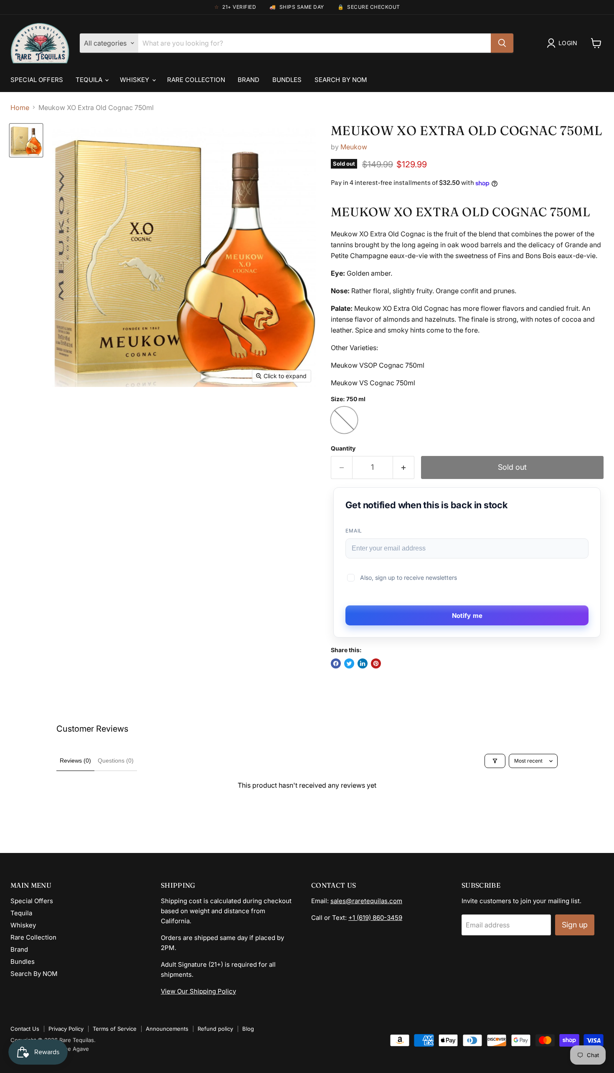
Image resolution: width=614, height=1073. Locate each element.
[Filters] (495, 761)
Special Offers (36, 80)
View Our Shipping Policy (198, 991)
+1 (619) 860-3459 (375, 918)
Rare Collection (196, 80)
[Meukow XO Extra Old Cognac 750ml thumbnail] (26, 140)
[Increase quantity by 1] (403, 467)
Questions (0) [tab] (116, 760)
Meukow (353, 147)
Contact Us (24, 1028)
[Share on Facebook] (336, 663)
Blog (248, 1028)
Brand (249, 80)
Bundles (287, 80)
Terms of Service (115, 1028)
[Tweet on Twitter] (349, 663)
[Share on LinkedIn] (363, 663)
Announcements (167, 1028)
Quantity (343, 448)
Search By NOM (341, 80)
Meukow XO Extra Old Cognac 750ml (467, 130)
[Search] (502, 43)
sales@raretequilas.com (366, 901)
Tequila (90, 80)
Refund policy (215, 1028)
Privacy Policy (66, 1028)
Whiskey (135, 80)
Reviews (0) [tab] (75, 760)
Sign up (575, 924)
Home (19, 107)
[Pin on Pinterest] (376, 663)
